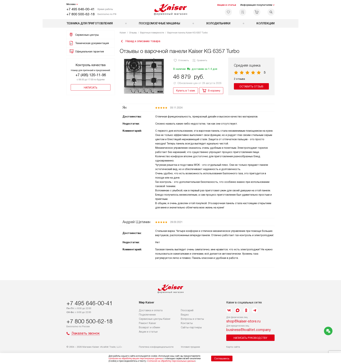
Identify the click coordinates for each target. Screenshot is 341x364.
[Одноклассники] (246, 310)
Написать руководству (250, 337)
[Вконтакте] (229, 310)
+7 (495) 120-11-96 (90, 75)
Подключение (147, 314)
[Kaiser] (170, 9)
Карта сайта (233, 347)
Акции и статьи (226, 5)
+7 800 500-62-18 (80, 14)
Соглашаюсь (221, 358)
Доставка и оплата (151, 310)
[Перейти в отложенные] (228, 12)
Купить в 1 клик (185, 90)
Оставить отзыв (251, 86)
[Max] (237, 310)
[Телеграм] (255, 310)
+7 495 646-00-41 (80, 9)
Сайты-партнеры (191, 327)
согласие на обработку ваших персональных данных (136, 358)
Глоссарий (187, 310)
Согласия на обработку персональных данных (171, 361)
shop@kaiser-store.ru (243, 321)
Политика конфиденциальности (156, 347)
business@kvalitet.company (248, 330)
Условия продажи (190, 347)
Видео (185, 314)
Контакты (187, 323)
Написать (90, 87)
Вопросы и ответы (192, 318)
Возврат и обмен (149, 327)
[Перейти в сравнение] (242, 12)
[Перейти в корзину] (256, 12)
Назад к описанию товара (142, 41)
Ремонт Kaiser (147, 323)
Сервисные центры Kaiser (154, 318)
